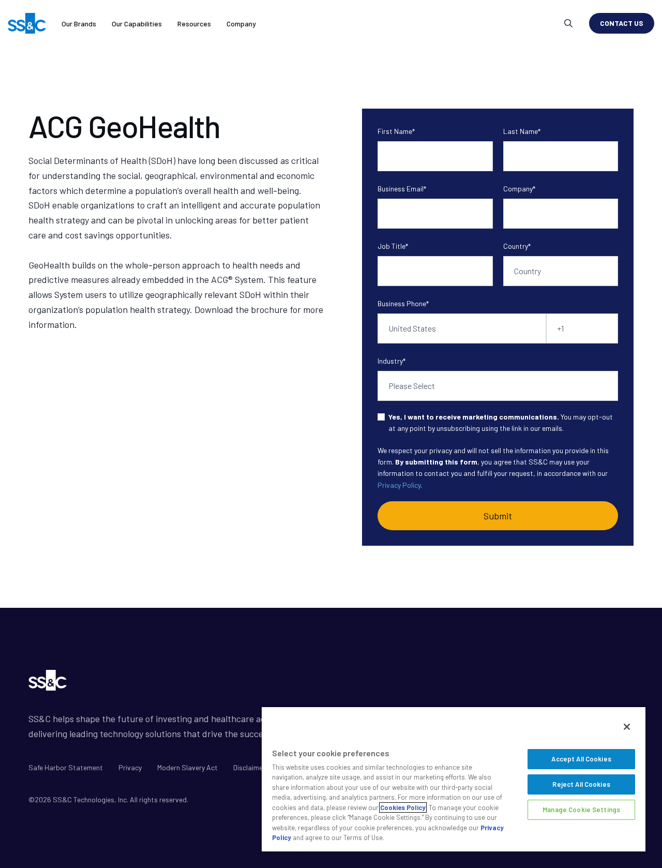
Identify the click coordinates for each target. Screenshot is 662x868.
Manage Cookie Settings (581, 809)
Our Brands (79, 23)
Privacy (130, 767)
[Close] (626, 726)
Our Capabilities (137, 23)
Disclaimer (249, 767)
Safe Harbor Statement (65, 767)
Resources (194, 23)
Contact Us (621, 23)
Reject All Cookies (581, 784)
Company (241, 23)
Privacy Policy (399, 485)
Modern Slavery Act (187, 767)
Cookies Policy (403, 807)
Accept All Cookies (581, 759)
